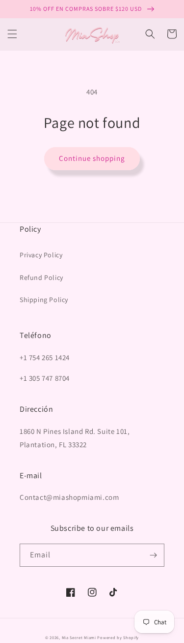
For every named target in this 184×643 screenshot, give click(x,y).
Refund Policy (41, 277)
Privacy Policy (41, 254)
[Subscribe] (153, 555)
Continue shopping (92, 158)
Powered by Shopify (118, 637)
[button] (12, 34)
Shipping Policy (44, 299)
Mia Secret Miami (79, 637)
